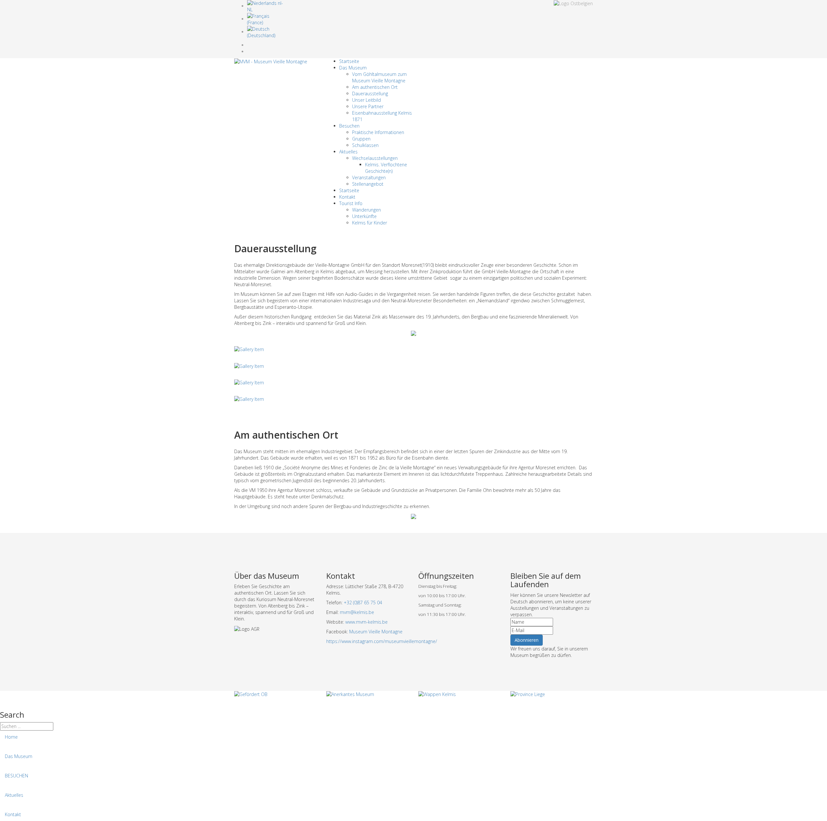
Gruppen (361, 139)
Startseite (349, 61)
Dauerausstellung (370, 93)
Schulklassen (365, 145)
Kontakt (347, 197)
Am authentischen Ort (375, 87)
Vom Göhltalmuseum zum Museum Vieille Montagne (379, 77)
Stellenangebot (367, 184)
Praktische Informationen (378, 132)
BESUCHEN (16, 776)
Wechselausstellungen (375, 158)
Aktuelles (348, 152)
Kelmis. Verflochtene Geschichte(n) (386, 167)
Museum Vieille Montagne (376, 632)
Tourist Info (350, 203)
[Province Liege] (527, 694)
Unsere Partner (367, 106)
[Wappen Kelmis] (437, 694)
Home (11, 737)
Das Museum (353, 68)
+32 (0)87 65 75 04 (363, 602)
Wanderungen (366, 210)
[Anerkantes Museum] (350, 694)
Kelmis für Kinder (369, 223)
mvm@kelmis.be (357, 612)
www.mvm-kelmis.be (366, 622)
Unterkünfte (364, 216)
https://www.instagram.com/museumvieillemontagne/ (381, 641)
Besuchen (349, 126)
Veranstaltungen (369, 177)
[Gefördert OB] (250, 694)
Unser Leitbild (366, 100)
